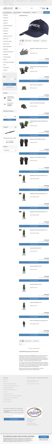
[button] (20, 40)
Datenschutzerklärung (26, 441)
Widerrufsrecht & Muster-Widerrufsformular (11, 385)
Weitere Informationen (43, 439)
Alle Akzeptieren (43, 436)
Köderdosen (5, 49)
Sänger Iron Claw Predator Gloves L (38, 139)
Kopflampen (5, 54)
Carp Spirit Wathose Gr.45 (35, 266)
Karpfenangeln (26, 12)
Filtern (10, 84)
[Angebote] (15, 127)
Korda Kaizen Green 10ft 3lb (9, 138)
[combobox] (28, 40)
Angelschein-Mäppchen (7, 25)
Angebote (46, 12)
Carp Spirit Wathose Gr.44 (35, 284)
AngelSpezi (5, 33)
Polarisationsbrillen (7, 57)
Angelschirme (6, 28)
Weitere (34, 12)
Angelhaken (5, 15)
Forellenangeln (17, 12)
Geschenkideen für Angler (8, 393)
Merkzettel (12, 4)
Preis (4, 76)
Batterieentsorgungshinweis (9, 387)
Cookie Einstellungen (7, 401)
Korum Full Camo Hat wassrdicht (37, 103)
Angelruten (5, 22)
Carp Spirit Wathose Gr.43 (35, 302)
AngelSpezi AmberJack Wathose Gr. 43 (38, 211)
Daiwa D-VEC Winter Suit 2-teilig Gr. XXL (39, 320)
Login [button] (6, 4)
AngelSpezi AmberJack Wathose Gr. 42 (38, 230)
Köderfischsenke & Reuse (8, 51)
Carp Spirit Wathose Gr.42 (35, 248)
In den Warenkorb (34, 62)
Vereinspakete (6, 67)
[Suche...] (32, 8)
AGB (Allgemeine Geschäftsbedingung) (10, 397)
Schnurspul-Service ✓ (8, 2)
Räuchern (5, 59)
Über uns (5, 391)
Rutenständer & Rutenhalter (8, 62)
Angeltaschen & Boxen (7, 36)
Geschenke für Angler (7, 41)
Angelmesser (5, 17)
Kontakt (5, 381)
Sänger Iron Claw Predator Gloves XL (38, 157)
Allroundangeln (7, 12)
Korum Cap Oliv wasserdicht (36, 84)
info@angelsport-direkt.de (33, 424)
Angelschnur (5, 30)
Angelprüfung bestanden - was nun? (10, 389)
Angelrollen (5, 20)
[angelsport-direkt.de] (8, 8)
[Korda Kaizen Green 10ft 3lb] (9, 132)
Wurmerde (5, 70)
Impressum (6, 379)
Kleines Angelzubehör (7, 46)
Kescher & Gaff (6, 43)
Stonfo (4, 64)
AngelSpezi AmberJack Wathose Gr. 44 (38, 193)
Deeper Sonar (5, 38)
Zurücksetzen (9, 87)
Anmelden (9, 119)
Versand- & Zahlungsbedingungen (10, 383)
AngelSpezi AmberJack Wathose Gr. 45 (38, 175)
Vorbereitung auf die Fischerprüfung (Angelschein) (12, 395)
